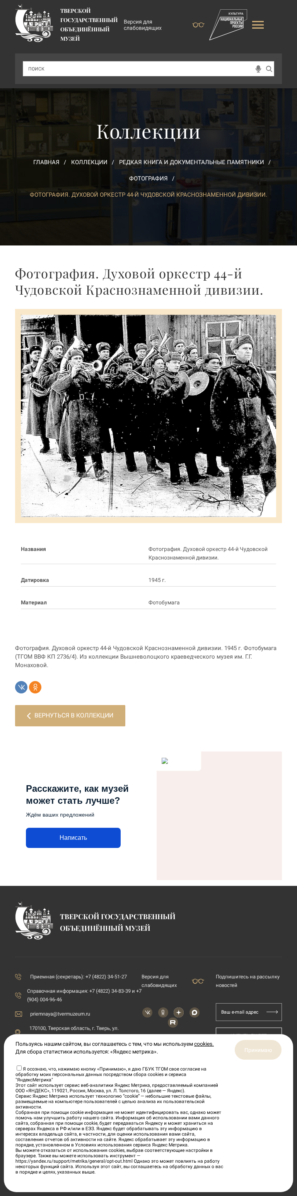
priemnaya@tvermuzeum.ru (60, 1014)
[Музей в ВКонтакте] (147, 1012)
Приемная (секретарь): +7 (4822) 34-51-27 (78, 977)
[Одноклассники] (35, 687)
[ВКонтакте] (21, 687)
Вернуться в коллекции (73, 715)
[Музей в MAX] (194, 1012)
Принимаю (258, 1050)
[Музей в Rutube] (173, 1023)
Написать (73, 837)
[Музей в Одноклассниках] (163, 1012)
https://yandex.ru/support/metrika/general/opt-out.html (74, 1161)
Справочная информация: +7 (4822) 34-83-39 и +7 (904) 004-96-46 (84, 995)
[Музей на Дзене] (179, 1012)
